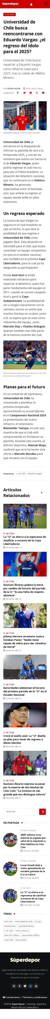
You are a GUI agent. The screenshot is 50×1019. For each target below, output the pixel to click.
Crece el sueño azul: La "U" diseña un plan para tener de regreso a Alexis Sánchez (24, 739)
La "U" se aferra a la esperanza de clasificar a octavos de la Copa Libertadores (24, 540)
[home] (10, 4)
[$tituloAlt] (10, 840)
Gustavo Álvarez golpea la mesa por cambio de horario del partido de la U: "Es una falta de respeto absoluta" (24, 590)
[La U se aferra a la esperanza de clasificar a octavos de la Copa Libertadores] (25, 516)
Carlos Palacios (22, 930)
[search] (42, 812)
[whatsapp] (37, 92)
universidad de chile (23, 921)
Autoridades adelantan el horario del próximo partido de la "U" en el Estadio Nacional (25, 691)
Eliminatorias (10, 926)
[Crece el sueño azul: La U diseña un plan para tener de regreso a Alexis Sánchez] (25, 715)
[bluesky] (30, 986)
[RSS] (36, 986)
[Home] (25, 960)
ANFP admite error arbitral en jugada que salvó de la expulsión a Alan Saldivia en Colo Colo (33, 841)
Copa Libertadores (26, 926)
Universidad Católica (30, 935)
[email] (43, 92)
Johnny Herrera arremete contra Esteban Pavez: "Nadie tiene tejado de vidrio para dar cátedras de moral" (24, 642)
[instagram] (13, 986)
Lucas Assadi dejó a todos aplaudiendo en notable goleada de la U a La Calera (33, 870)
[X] (25, 986)
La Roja (38, 921)
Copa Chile (8, 939)
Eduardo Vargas (35, 473)
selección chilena (11, 935)
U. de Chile (20, 473)
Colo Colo (8, 921)
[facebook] (17, 92)
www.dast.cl (33, 1007)
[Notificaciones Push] (31, 4)
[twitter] (24, 92)
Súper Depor (14, 88)
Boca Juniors (21, 939)
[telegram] (31, 92)
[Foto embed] (25, 356)
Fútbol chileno (28, 830)
